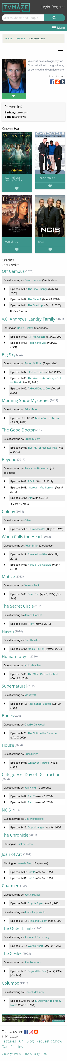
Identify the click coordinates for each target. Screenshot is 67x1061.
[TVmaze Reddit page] (36, 1032)
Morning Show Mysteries (25, 400)
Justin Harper (32, 894)
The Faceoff (34, 299)
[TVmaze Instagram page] (31, 1032)
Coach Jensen (32, 280)
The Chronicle (46, 178)
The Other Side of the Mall (43, 674)
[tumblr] (62, 83)
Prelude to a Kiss (38, 554)
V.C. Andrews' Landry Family (13, 179)
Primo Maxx (31, 409)
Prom (31, 623)
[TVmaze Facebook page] (26, 1032)
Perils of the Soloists (39, 564)
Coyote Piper (35, 903)
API (21, 1041)
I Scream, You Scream (41, 487)
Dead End (33, 594)
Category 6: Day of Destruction (31, 774)
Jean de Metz (25, 863)
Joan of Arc (11, 241)
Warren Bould (32, 585)
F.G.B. (31, 481)
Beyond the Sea (37, 971)
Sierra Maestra (36, 529)
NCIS (41, 241)
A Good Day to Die (39, 388)
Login (45, 7)
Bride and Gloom (37, 920)
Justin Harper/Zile (34, 912)
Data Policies (12, 1047)
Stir (30, 498)
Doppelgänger (36, 827)
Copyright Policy (11, 1054)
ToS (44, 1054)
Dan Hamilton (32, 640)
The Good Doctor (18, 430)
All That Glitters (37, 336)
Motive (8, 576)
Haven (8, 631)
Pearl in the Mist (37, 342)
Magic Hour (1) (36, 649)
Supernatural (14, 686)
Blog (30, 1041)
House (8, 745)
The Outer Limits (18, 928)
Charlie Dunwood (34, 724)
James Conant (33, 615)
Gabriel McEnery (34, 992)
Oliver (27, 520)
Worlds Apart (35, 946)
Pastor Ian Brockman (36, 468)
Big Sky (9, 354)
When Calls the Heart (22, 536)
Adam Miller (31, 545)
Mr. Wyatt (30, 695)
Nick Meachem (33, 665)
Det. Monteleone (34, 818)
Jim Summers (32, 962)
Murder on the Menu (47, 418)
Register (58, 7)
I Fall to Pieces (36, 372)
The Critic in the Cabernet (42, 733)
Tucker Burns (25, 844)
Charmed (10, 885)
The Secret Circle (18, 606)
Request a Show (49, 1041)
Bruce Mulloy (32, 439)
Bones (8, 715)
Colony (8, 511)
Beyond (9, 459)
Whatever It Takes (38, 762)
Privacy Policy (31, 1054)
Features (9, 1041)
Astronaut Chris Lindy (37, 937)
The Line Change (38, 289)
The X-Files (12, 953)
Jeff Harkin (30, 787)
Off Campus (13, 271)
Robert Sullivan (33, 363)
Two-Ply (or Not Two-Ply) (42, 447)
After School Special (39, 703)
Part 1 (31, 802)
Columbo (10, 983)
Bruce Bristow (25, 328)
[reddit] (57, 83)
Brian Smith (31, 754)
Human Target (15, 656)
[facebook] (52, 83)
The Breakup (35, 305)
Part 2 (31, 796)
